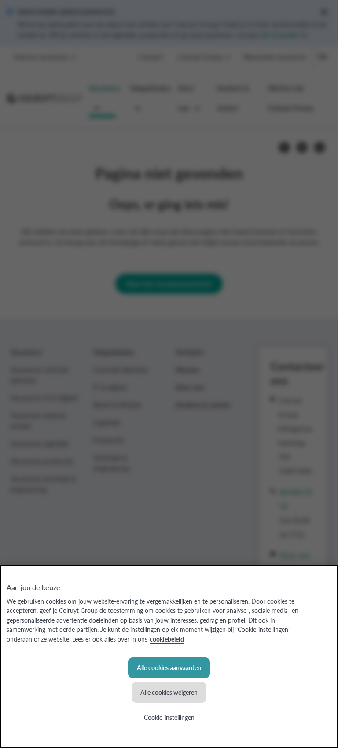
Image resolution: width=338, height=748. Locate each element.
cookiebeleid (167, 638)
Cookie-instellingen (169, 717)
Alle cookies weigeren (169, 692)
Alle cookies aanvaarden (169, 667)
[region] (169, 656)
